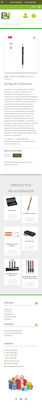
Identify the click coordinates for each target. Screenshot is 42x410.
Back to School (26, 162)
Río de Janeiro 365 (12, 361)
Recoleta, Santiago (11, 363)
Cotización (8, 319)
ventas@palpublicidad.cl (15, 366)
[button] (34, 38)
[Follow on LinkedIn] (21, 399)
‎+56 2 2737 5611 (11, 355)
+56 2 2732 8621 (30, 2)
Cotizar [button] (12, 216)
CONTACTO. (8, 335)
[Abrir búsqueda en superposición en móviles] (19, 24)
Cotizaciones (8, 314)
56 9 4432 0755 (11, 358)
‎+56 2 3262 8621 (11, 353)
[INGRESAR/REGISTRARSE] (25, 16)
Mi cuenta (7, 312)
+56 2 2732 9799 (16, 2)
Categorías (8, 309)
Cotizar (17, 155)
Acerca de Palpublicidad (13, 331)
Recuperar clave (10, 317)
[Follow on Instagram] (26, 399)
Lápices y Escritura (17, 76)
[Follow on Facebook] (16, 399)
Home (6, 76)
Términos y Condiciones (13, 333)
